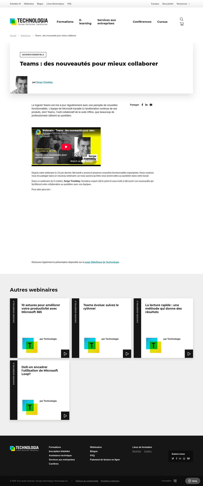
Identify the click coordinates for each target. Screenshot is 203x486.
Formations (55, 447)
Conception (167, 481)
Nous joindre (167, 4)
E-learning (85, 21)
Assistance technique (60, 455)
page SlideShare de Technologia (102, 262)
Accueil (13, 35)
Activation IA (15, 4)
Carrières (54, 464)
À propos (155, 4)
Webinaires (29, 4)
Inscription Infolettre (59, 451)
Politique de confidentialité (87, 481)
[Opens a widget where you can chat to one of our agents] (192, 481)
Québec (148, 451)
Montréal (136, 451)
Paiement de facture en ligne (105, 459)
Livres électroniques (55, 4)
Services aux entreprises (62, 459)
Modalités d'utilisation (110, 481)
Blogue (40, 4)
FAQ (69, 4)
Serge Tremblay (44, 82)
